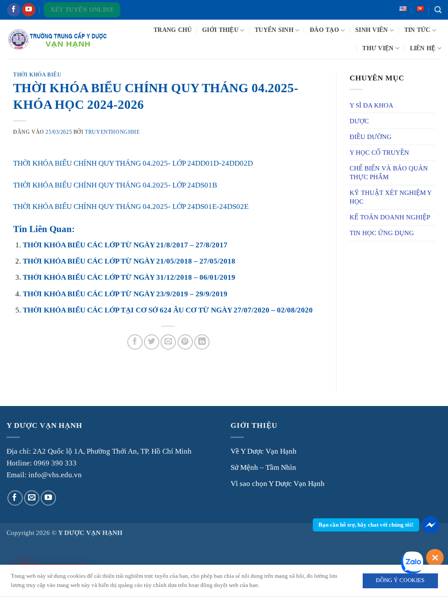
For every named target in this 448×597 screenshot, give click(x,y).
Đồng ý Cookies (400, 580)
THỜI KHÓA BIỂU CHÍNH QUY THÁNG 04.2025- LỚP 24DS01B (115, 185)
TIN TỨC (417, 30)
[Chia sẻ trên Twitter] (151, 342)
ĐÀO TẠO (324, 30)
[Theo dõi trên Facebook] (14, 10)
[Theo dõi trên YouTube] (28, 10)
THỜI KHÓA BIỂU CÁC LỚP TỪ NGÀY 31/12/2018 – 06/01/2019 (129, 277)
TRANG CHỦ (173, 30)
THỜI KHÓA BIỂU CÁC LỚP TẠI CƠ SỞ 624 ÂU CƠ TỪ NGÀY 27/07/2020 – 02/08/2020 (168, 310)
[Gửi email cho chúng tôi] (31, 498)
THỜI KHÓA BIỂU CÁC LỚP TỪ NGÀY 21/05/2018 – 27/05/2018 (129, 261)
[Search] (437, 10)
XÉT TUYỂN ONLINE (82, 10)
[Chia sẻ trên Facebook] (135, 342)
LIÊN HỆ (423, 48)
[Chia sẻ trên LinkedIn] (202, 342)
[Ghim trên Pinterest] (185, 342)
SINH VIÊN (371, 30)
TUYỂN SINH (274, 30)
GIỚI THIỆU (220, 30)
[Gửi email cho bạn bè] (168, 342)
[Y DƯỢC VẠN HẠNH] (57, 39)
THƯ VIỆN (377, 48)
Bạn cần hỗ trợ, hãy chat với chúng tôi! (365, 524)
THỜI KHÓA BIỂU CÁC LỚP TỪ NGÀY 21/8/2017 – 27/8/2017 (125, 245)
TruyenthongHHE (112, 132)
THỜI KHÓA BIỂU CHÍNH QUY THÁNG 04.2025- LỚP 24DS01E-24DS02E (130, 206)
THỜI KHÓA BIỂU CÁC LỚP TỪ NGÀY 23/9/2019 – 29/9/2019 (125, 294)
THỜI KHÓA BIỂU (37, 75)
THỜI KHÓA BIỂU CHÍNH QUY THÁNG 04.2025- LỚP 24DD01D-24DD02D (133, 163)
